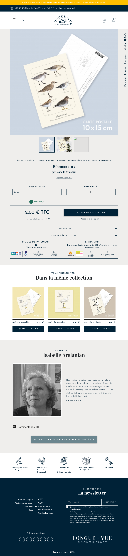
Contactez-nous (45, 513)
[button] (6, 310)
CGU (40, 503)
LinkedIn (125, 47)
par (54, 172)
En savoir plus (74, 400)
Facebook (125, 82)
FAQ (125, 36)
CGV (40, 500)
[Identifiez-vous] (114, 19)
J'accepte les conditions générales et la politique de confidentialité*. (92, 507)
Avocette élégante (92, 322)
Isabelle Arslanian (66, 172)
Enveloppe (37, 187)
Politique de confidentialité (45, 508)
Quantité (91, 187)
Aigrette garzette (20, 322)
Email (50, 539)
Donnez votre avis (64, 178)
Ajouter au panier (91, 213)
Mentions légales (26, 500)
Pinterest (125, 70)
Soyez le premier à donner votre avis (64, 439)
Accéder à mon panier (91, 219)
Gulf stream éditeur (36, 533)
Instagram (125, 59)
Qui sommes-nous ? (24, 503)
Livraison (29, 507)
